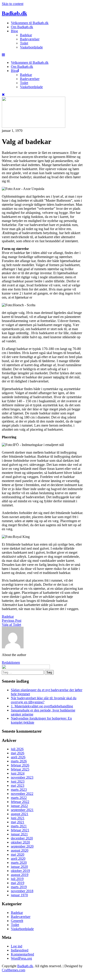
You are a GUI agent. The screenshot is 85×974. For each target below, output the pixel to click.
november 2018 (22, 891)
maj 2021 (17, 822)
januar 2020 (19, 867)
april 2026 (18, 757)
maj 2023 (17, 785)
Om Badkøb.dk (22, 27)
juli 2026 (17, 749)
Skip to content (12, 4)
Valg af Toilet (11, 624)
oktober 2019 (20, 871)
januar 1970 (19, 895)
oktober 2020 (20, 842)
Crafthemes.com (13, 970)
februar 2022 (20, 802)
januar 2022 (19, 806)
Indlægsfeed (19, 950)
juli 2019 (17, 879)
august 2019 (19, 875)
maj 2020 (17, 854)
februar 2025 (20, 769)
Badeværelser (29, 39)
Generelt (17, 921)
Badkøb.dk (14, 13)
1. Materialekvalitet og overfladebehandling (42, 706)
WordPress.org (21, 958)
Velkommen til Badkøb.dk (30, 23)
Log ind (16, 946)
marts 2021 (19, 826)
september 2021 (22, 810)
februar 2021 (20, 830)
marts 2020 (19, 862)
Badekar (26, 35)
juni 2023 (17, 781)
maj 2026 (17, 753)
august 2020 (19, 850)
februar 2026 (20, 765)
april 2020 (18, 858)
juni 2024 (17, 773)
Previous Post (11, 620)
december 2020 (22, 838)
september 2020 (22, 846)
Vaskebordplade (31, 47)
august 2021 (19, 814)
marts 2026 (19, 761)
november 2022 (22, 794)
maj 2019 (17, 883)
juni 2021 (17, 818)
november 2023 (22, 777)
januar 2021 (19, 834)
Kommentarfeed (22, 954)
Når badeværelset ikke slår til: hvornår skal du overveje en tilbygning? (43, 700)
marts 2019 (19, 887)
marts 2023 (19, 789)
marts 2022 (19, 798)
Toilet (24, 43)
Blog (14, 31)
